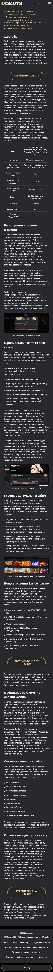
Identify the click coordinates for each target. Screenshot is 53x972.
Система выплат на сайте (16, 25)
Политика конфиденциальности (21, 957)
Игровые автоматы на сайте (17, 17)
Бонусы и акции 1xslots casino (18, 20)
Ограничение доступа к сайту (18, 28)
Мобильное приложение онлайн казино (23, 23)
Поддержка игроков (41, 942)
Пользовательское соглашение (26, 952)
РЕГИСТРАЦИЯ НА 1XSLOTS (26, 892)
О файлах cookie (13, 947)
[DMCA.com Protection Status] (26, 933)
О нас (6, 942)
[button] (48, 962)
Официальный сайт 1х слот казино (21, 14)
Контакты (42, 957)
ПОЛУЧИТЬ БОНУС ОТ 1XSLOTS (26, 662)
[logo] (11, 3)
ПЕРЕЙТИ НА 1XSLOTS (26, 76)
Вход (27, 967)
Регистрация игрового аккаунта (19, 11)
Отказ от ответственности (35, 947)
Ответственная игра (20, 942)
